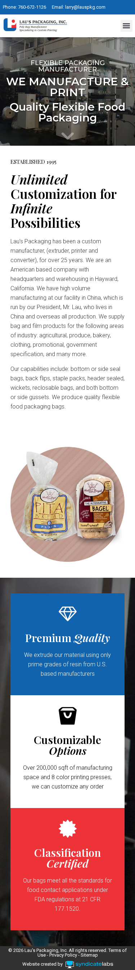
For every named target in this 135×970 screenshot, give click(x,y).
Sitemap (89, 955)
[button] (126, 26)
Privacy (57, 955)
